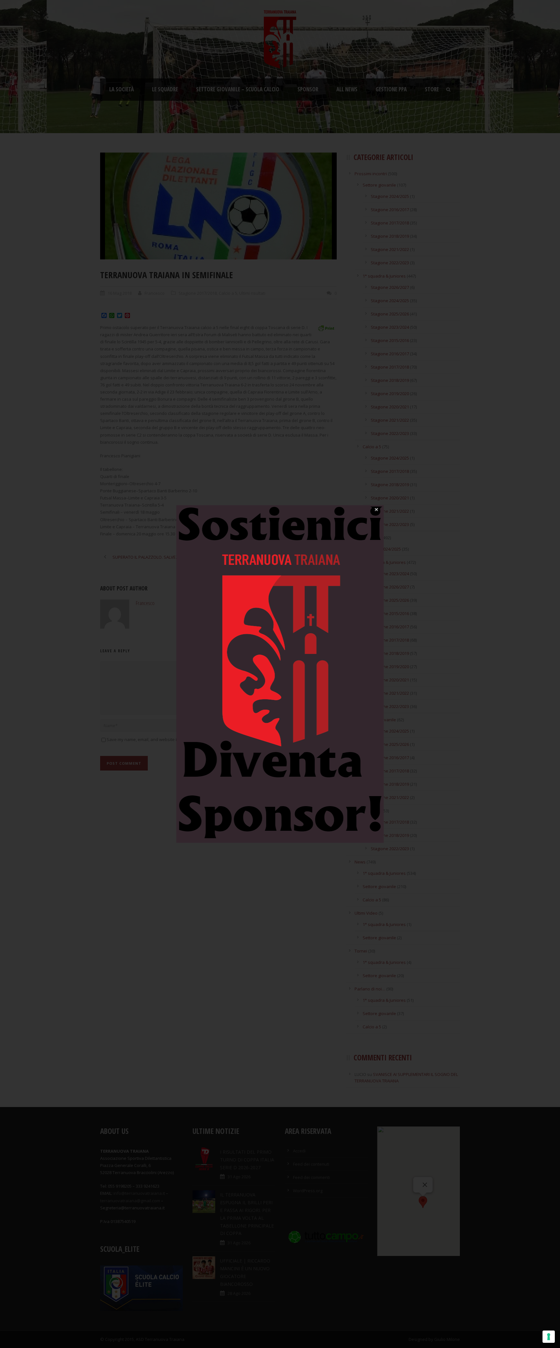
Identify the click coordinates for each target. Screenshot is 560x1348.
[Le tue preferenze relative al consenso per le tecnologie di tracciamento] (548, 1337)
